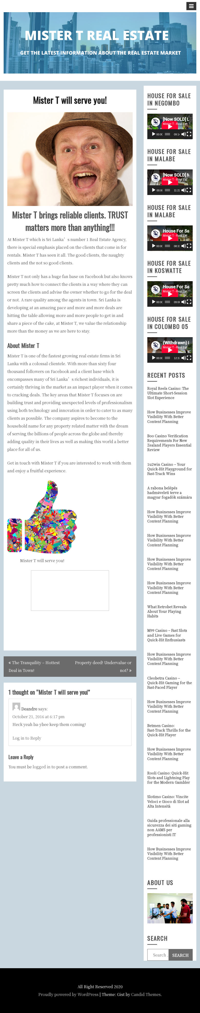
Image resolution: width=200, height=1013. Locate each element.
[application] (170, 126)
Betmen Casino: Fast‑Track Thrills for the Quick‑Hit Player (169, 730)
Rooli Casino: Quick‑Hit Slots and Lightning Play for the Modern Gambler (168, 778)
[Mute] (183, 134)
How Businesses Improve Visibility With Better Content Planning (169, 416)
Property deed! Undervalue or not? (103, 666)
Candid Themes (146, 994)
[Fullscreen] (189, 134)
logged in (41, 767)
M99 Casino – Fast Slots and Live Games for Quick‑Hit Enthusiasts (167, 635)
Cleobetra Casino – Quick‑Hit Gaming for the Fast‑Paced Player (169, 683)
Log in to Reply (26, 738)
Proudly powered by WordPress (68, 994)
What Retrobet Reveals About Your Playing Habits (167, 611)
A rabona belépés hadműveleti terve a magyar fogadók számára (169, 492)
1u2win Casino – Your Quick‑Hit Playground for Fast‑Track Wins (169, 469)
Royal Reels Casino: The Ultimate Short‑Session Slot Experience (168, 393)
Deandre (29, 709)
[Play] (153, 134)
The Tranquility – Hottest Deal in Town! (34, 666)
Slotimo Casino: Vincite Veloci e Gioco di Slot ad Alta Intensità (168, 801)
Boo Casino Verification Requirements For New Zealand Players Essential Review (169, 442)
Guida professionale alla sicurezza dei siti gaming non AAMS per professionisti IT (169, 827)
